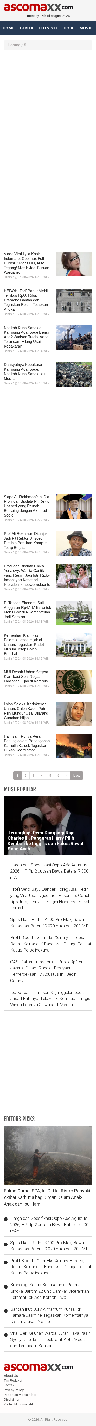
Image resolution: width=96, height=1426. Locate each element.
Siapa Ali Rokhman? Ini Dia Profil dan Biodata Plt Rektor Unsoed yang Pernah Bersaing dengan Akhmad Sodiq (27, 505)
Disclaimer (11, 1399)
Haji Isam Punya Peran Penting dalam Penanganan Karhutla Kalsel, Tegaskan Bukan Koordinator (27, 743)
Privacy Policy (14, 1390)
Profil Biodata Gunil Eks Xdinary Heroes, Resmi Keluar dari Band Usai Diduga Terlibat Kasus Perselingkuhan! (50, 944)
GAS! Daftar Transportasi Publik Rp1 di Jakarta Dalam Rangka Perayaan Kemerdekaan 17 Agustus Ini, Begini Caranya (46, 971)
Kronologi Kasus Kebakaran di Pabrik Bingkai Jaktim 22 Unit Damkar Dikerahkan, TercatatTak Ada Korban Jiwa (50, 1291)
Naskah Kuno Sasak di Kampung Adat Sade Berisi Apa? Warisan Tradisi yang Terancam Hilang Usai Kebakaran (26, 336)
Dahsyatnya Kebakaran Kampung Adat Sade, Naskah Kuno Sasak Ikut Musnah (25, 371)
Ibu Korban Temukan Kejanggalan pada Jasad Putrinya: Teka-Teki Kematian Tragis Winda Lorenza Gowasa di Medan (50, 998)
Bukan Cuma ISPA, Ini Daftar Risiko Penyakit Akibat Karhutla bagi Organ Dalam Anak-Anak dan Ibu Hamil (48, 1197)
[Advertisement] (48, 103)
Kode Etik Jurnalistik (19, 1404)
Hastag (14, 45)
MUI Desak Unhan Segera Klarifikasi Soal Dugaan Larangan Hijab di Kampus (26, 676)
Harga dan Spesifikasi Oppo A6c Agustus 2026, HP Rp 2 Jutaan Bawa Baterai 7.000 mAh (49, 871)
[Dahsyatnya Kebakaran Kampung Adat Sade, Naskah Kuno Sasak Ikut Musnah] (74, 374)
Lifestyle (48, 28)
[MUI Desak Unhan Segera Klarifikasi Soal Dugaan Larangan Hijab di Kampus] (74, 682)
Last (76, 775)
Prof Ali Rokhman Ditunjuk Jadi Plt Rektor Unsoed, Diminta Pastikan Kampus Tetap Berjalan (26, 540)
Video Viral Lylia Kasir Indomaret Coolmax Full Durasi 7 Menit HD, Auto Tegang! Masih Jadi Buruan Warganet (26, 263)
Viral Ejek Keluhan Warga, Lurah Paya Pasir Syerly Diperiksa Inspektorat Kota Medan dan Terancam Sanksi (50, 1339)
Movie (85, 28)
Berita (26, 28)
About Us (11, 1376)
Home (8, 28)
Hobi (68, 28)
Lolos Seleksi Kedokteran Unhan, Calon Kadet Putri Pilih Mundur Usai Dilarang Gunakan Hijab (26, 711)
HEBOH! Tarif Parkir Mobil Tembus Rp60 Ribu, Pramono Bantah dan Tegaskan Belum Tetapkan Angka (26, 300)
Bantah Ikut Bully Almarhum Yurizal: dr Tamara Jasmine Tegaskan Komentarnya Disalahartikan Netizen (49, 1315)
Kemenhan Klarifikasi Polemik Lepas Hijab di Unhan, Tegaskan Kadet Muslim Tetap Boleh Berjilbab (24, 644)
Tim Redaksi (13, 1380)
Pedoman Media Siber (20, 1395)
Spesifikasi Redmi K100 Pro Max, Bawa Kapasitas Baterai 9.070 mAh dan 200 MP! (49, 922)
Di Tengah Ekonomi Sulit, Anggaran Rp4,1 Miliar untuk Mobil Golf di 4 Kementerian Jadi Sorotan (27, 610)
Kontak (9, 1385)
